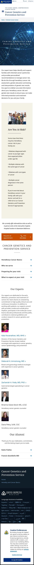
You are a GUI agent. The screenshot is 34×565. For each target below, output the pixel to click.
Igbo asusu (5, 510)
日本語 (28, 510)
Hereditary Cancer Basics (11, 260)
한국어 (3, 513)
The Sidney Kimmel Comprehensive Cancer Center (17, 8)
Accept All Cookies (17, 560)
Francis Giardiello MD (10, 456)
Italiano (4, 508)
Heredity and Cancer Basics (10, 482)
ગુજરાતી (27, 516)
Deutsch (4, 516)
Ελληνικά (19, 516)
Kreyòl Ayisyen (13, 513)
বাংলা (22, 510)
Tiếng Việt (12, 508)
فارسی (18, 519)
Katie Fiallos (6, 450)
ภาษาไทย (4, 519)
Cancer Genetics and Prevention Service (15, 13)
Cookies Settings (17, 555)
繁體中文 (18, 502)
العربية (22, 513)
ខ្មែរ (10, 522)
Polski (11, 516)
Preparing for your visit (10, 271)
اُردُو (11, 519)
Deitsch (4, 522)
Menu (14, 1)
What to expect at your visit (12, 277)
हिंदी (23, 519)
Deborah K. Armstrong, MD (12, 361)
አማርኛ (11, 502)
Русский (12, 505)
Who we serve (7, 266)
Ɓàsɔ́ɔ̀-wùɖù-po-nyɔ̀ (24, 508)
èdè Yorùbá (15, 510)
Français (26, 502)
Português (20, 505)
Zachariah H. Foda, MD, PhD (13, 382)
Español (4, 502)
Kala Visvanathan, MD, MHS (12, 335)
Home (3, 20)
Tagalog (4, 505)
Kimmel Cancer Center (12, 20)
